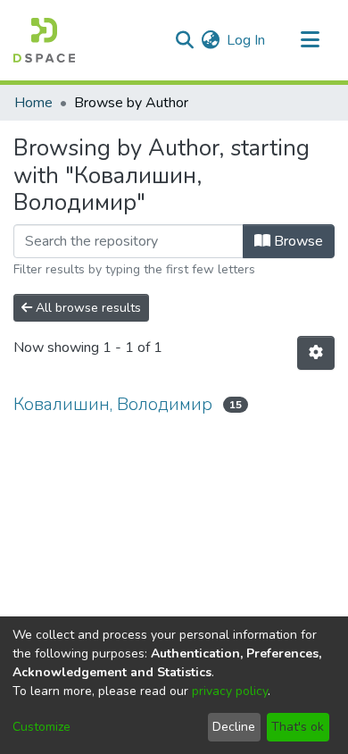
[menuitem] (210, 40)
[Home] (44, 40)
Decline (233, 726)
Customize (41, 726)
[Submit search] (184, 40)
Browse (296, 241)
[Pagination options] (316, 353)
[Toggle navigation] (310, 40)
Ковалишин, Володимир (112, 404)
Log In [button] (247, 40)
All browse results (86, 307)
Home (33, 103)
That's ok (297, 726)
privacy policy (230, 691)
